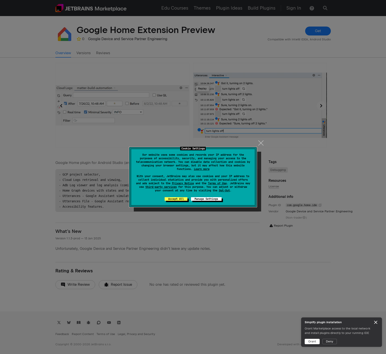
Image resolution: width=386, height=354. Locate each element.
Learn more (202, 169)
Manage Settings (206, 199)
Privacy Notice (183, 183)
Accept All (176, 199)
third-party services (161, 187)
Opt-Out (224, 190)
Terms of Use (217, 183)
